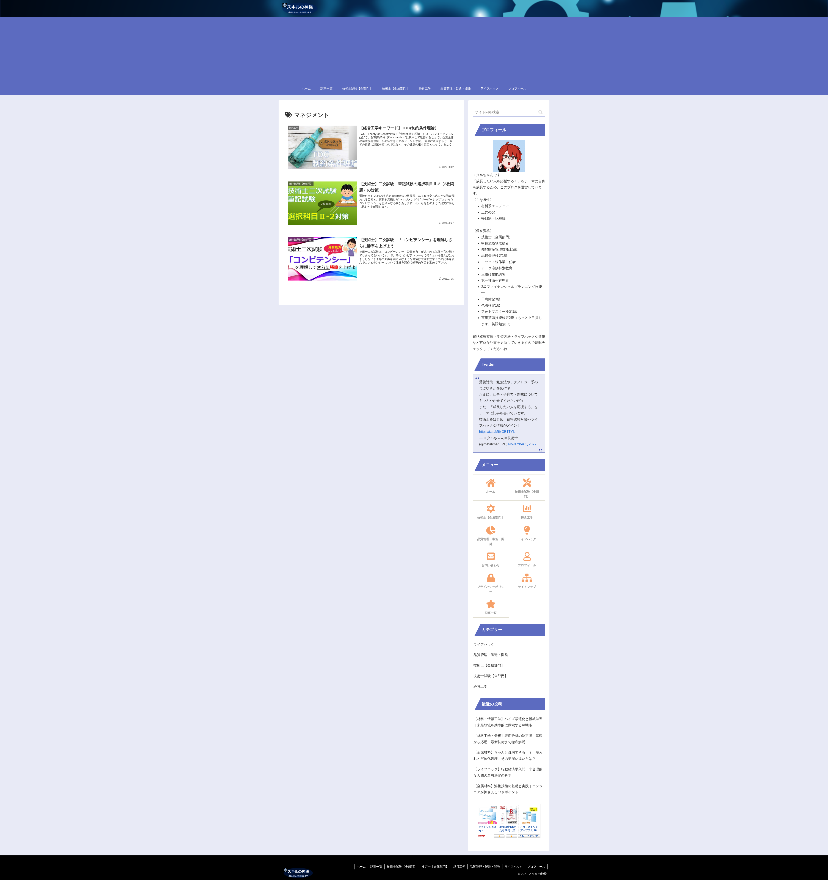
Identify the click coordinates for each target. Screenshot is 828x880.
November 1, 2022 (522, 444)
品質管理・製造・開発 (485, 866)
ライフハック (514, 866)
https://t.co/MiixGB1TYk (497, 432)
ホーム (361, 866)
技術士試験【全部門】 (402, 866)
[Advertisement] (414, 49)
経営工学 (459, 866)
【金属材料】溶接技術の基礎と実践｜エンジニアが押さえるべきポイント (508, 789)
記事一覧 (376, 866)
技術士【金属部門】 (435, 866)
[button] (540, 112)
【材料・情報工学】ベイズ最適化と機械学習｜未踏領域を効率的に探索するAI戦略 (508, 722)
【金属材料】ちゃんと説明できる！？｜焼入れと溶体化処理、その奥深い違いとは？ (508, 755)
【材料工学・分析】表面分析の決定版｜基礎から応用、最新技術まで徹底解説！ (508, 739)
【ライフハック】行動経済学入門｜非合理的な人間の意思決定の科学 (508, 772)
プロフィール (536, 866)
